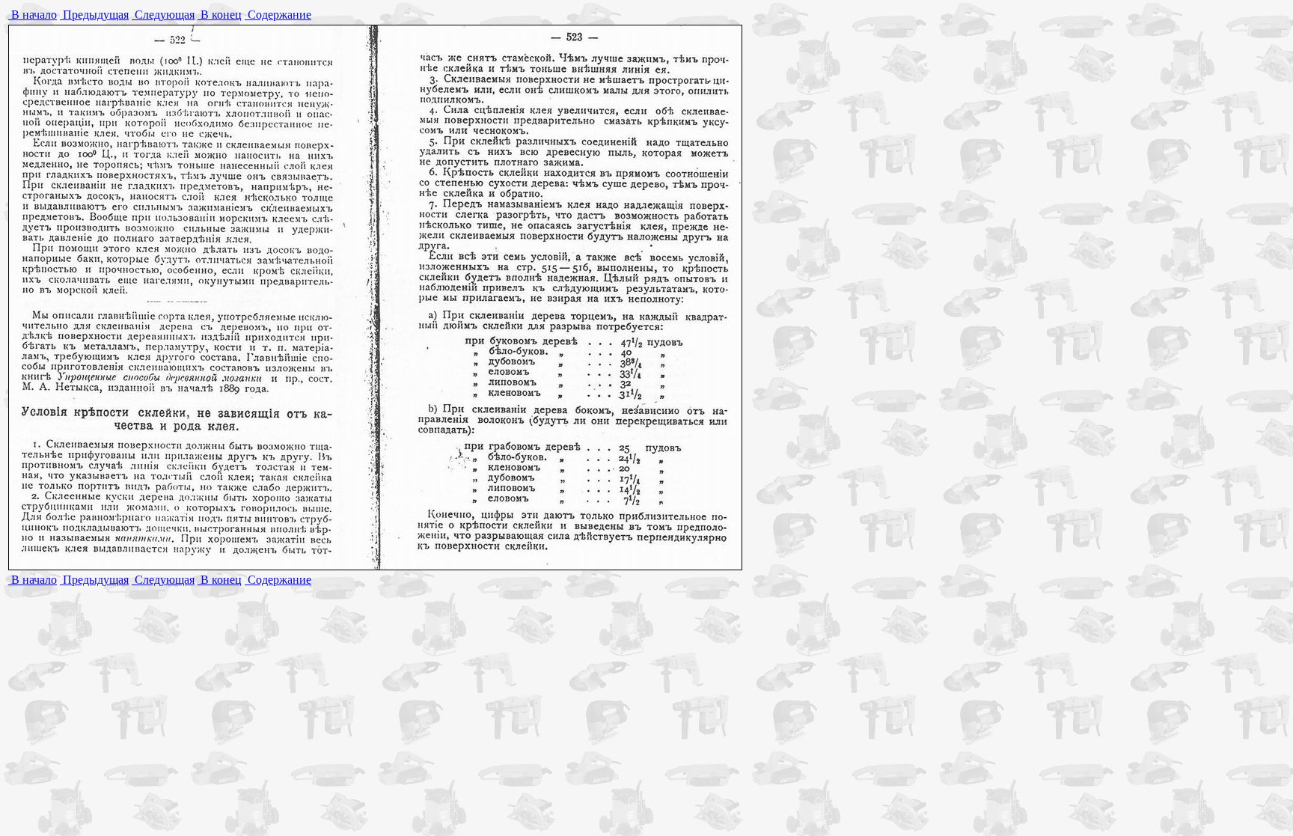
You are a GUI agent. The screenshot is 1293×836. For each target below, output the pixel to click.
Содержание (278, 14)
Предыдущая (94, 14)
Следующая (163, 14)
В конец (220, 14)
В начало (32, 14)
